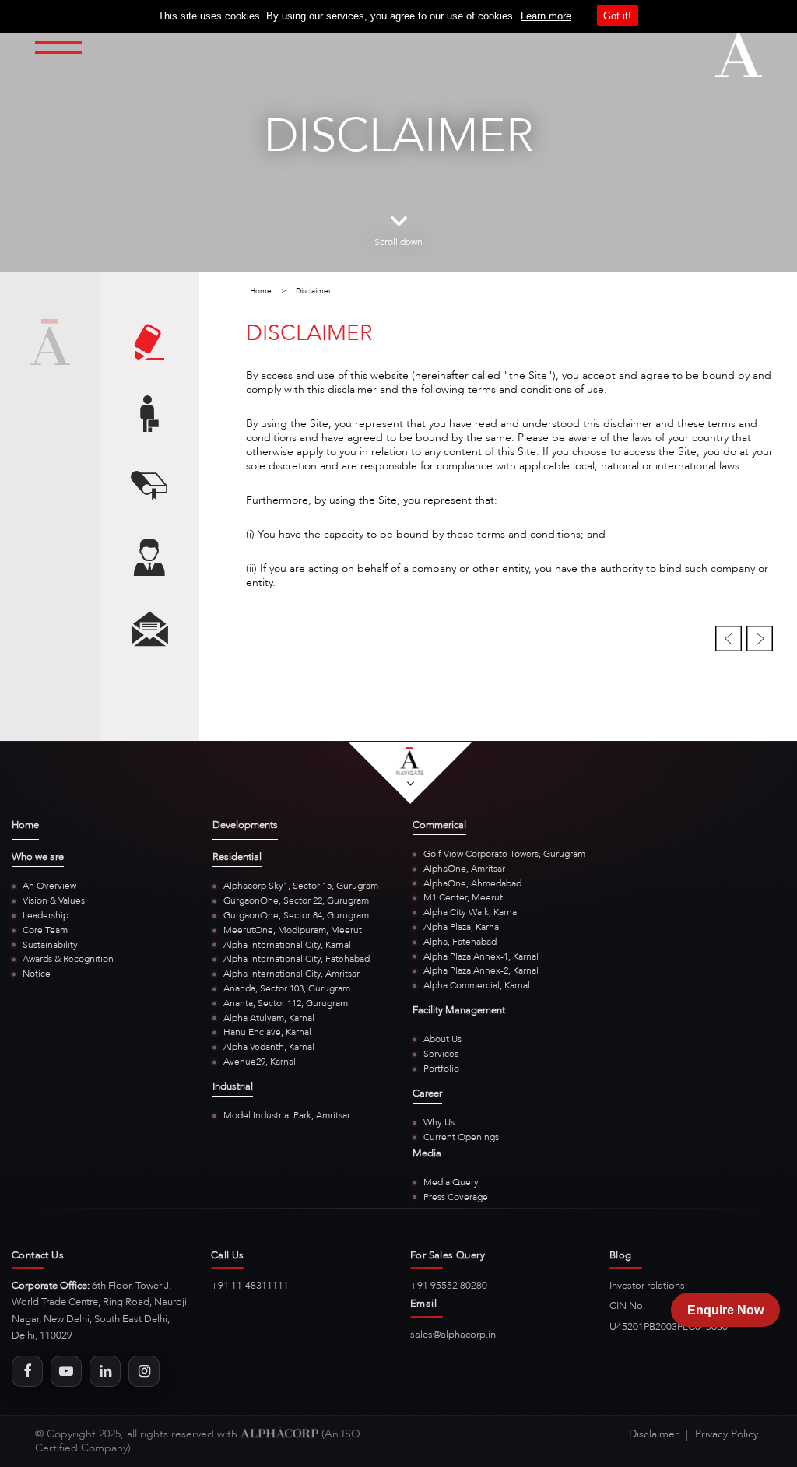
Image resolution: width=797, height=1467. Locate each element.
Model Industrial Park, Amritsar (286, 1115)
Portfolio (441, 1068)
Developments (245, 825)
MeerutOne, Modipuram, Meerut (292, 930)
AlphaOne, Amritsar (464, 868)
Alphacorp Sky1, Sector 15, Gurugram (300, 885)
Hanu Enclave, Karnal (267, 1032)
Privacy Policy (726, 1434)
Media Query (451, 1182)
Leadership (45, 915)
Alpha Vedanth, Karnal (268, 1047)
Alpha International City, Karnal (287, 945)
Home (261, 291)
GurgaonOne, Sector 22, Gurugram (296, 900)
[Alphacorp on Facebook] (27, 1371)
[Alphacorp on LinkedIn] (105, 1371)
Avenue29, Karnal (259, 1061)
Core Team (45, 930)
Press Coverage (455, 1197)
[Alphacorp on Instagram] (144, 1371)
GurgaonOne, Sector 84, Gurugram (296, 915)
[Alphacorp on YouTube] (66, 1371)
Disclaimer (654, 1434)
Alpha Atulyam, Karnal (268, 1018)
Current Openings (461, 1137)
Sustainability (50, 945)
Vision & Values (54, 900)
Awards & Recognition (68, 959)
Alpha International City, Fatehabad (296, 959)
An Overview (49, 885)
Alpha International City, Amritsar (291, 973)
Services (440, 1054)
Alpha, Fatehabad (460, 941)
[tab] (149, 345)
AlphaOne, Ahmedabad (472, 883)
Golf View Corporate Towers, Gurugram (504, 854)
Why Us (439, 1122)
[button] (730, 637)
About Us (442, 1039)
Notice (37, 973)
